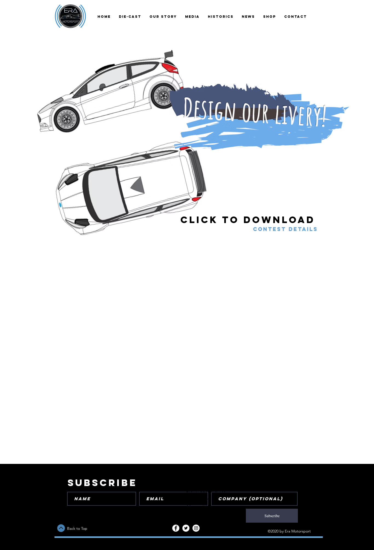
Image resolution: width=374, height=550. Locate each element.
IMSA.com (220, 490)
